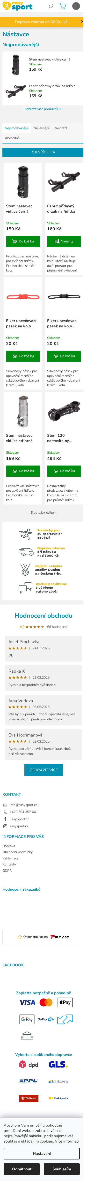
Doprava (8, 846)
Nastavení (42, 1153)
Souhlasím (61, 1169)
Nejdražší (61, 128)
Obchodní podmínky (17, 852)
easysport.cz (19, 826)
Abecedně (12, 138)
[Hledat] (51, 6)
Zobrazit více (43, 770)
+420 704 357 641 (24, 812)
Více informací (67, 1141)
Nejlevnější (42, 128)
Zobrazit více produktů (41, 109)
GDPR (7, 870)
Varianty (67, 241)
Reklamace (10, 858)
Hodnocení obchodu (43, 615)
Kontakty (9, 864)
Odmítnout (21, 1169)
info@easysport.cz (23, 805)
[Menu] (76, 6)
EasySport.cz (19, 819)
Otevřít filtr (43, 152)
